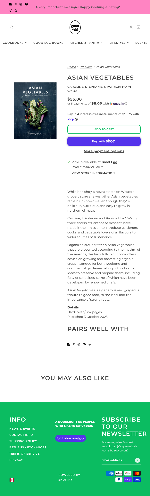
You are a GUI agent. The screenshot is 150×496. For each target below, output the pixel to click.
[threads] (16, 10)
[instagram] (21, 4)
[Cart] (138, 27)
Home (71, 67)
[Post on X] (73, 344)
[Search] (11, 27)
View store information (93, 173)
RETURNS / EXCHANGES (27, 447)
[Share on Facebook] (69, 344)
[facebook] (11, 4)
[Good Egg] (75, 27)
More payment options (104, 151)
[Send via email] (84, 344)
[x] (15, 4)
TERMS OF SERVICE (24, 453)
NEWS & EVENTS (22, 428)
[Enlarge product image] (35, 110)
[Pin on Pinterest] (79, 344)
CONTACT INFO (21, 435)
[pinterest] (26, 4)
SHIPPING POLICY (23, 441)
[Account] (131, 27)
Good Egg (109, 162)
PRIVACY (16, 460)
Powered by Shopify (69, 477)
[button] (104, 103)
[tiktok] (11, 10)
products (86, 67)
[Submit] (137, 460)
